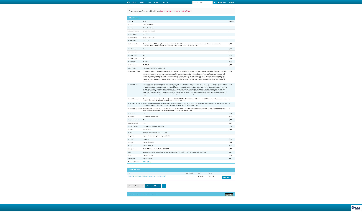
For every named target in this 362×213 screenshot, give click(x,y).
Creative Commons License (151, 194)
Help (149, 2)
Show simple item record (136, 186)
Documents (165, 2)
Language (231, 2)
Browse (142, 2)
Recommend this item (153, 186)
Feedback (156, 2)
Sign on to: (222, 2)
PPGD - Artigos (147, 162)
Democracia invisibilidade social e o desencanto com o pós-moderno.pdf (146, 176)
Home (135, 2)
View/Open (226, 177)
